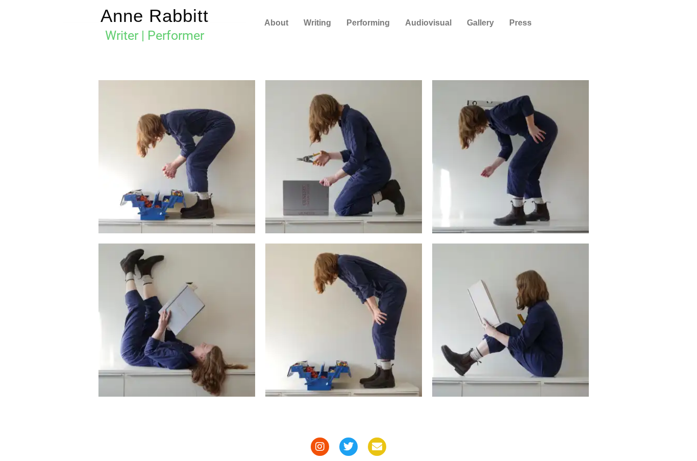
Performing (368, 22)
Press (520, 22)
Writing (317, 22)
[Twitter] (348, 447)
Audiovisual (428, 22)
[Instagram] (320, 447)
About (276, 22)
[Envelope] (377, 447)
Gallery (480, 22)
